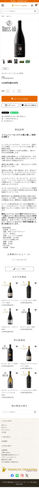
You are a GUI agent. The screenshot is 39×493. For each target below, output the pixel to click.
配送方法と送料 (7, 459)
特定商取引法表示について (10, 455)
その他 (4, 432)
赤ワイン (4, 425)
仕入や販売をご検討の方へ (10, 462)
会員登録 (4, 450)
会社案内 (4, 441)
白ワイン (4, 427)
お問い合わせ (10, 105)
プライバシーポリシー (9, 457)
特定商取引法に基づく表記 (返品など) (14, 116)
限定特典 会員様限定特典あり (19, 1)
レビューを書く (19, 269)
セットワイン (6, 430)
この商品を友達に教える (10, 118)
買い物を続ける (7, 121)
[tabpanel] (19, 38)
